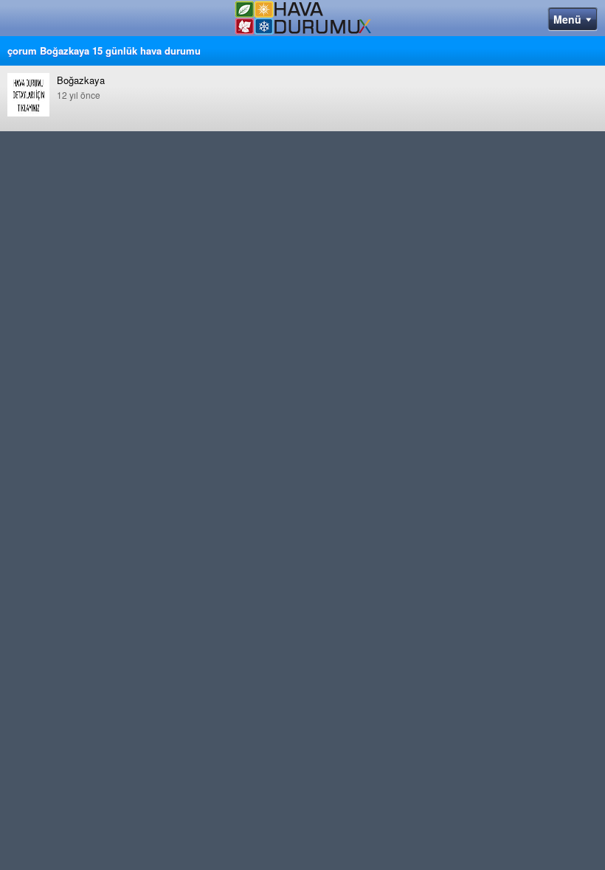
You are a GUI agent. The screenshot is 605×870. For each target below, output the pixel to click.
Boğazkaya (81, 87)
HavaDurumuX (303, 20)
